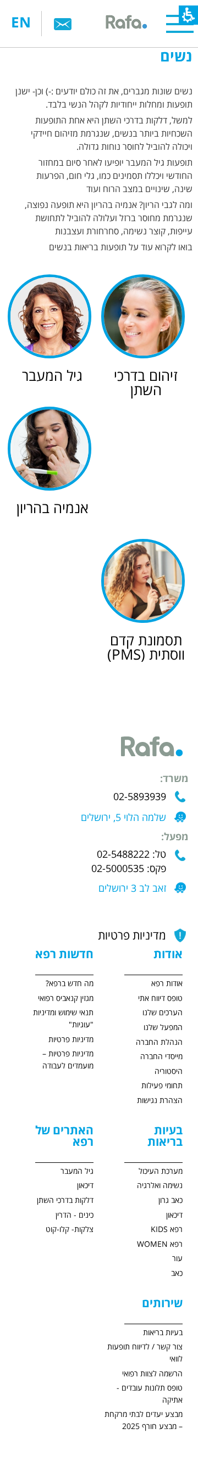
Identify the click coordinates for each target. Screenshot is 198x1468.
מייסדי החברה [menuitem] (161, 1056)
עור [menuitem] (177, 1258)
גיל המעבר (52, 376)
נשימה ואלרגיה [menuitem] (160, 1185)
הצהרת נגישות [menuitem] (160, 1100)
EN (21, 23)
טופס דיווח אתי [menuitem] (160, 998)
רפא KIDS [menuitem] (167, 1229)
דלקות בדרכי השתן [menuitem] (65, 1200)
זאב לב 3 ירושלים (132, 889)
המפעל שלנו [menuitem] (163, 1027)
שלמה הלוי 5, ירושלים (123, 818)
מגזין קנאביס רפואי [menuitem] (66, 998)
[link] (63, 23)
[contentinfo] (143, 1206)
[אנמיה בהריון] (52, 449)
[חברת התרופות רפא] (125, 23)
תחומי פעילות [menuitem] (162, 1085)
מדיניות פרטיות (132, 936)
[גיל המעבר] (52, 316)
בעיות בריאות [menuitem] (163, 1332)
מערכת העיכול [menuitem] (161, 1171)
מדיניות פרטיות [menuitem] (71, 1039)
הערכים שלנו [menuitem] (162, 1012)
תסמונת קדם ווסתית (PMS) (146, 648)
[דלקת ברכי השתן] (146, 316)
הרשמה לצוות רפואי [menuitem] (152, 1374)
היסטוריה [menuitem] (169, 1071)
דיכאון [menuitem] (174, 1215)
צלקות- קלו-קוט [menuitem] (70, 1229)
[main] (99, 371)
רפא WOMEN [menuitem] (160, 1244)
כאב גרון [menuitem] (170, 1200)
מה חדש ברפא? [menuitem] (70, 983)
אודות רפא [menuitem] (167, 983)
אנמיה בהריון (52, 509)
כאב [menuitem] (177, 1273)
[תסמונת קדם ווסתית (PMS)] (146, 581)
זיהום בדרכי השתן (146, 384)
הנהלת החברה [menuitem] (159, 1042)
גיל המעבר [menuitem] (77, 1171)
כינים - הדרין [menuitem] (75, 1215)
